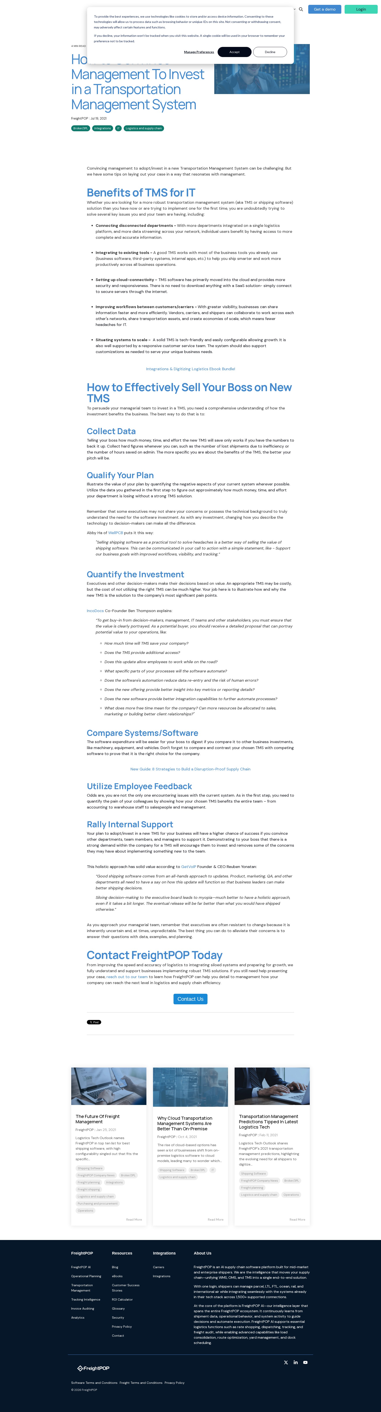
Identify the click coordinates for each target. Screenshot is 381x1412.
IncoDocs (95, 610)
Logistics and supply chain (144, 128)
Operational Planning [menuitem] (86, 1276)
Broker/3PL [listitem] (128, 1175)
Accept (235, 52)
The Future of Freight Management (98, 1119)
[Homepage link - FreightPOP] (93, 1375)
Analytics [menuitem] (77, 1317)
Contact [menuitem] (118, 1336)
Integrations (102, 128)
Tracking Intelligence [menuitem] (85, 1299)
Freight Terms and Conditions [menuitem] (141, 1383)
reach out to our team (127, 976)
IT (118, 128)
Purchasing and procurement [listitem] (98, 1203)
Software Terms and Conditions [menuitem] (94, 1383)
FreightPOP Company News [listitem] (96, 1175)
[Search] (301, 9)
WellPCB (115, 532)
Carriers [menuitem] (158, 1267)
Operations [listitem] (85, 1210)
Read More (134, 1219)
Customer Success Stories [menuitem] (126, 1287)
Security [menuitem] (118, 1317)
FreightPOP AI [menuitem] (81, 1267)
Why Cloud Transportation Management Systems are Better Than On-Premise (184, 1123)
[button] (286, 1363)
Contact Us (190, 999)
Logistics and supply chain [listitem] (96, 1196)
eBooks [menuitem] (117, 1276)
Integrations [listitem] (114, 1182)
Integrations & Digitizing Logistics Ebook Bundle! (190, 369)
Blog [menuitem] (115, 1267)
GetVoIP (188, 866)
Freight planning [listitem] (89, 1182)
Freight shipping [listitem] (89, 1189)
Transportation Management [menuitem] (82, 1287)
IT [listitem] (213, 1170)
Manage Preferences (199, 52)
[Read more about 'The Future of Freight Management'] (108, 1086)
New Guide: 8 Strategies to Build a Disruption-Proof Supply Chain (190, 769)
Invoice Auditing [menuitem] (82, 1308)
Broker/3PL (80, 128)
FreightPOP (80, 118)
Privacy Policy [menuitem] (122, 1327)
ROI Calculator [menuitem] (122, 1299)
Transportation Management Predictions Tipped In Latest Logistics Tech (268, 1121)
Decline (270, 52)
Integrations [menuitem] (161, 1276)
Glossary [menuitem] (118, 1308)
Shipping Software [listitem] (90, 1168)
